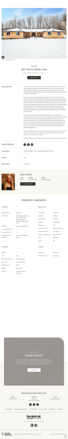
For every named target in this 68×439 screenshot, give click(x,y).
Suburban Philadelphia (21, 409)
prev (6, 55)
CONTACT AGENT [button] (27, 183)
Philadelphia (8, 409)
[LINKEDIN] (37, 404)
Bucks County (43, 409)
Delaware (60, 409)
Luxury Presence (37, 434)
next (10, 55)
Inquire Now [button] (34, 77)
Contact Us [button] (34, 369)
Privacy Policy (62, 434)
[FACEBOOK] (30, 404)
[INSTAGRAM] (34, 404)
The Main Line (33, 409)
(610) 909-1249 (33, 179)
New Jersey (52, 409)
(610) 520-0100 (12, 398)
